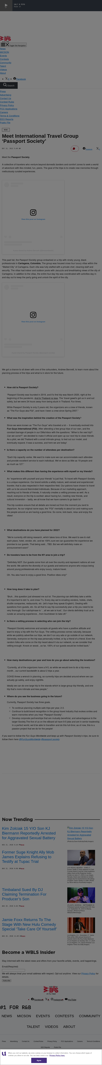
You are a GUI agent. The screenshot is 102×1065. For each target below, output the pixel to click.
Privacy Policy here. (57, 1055)
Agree (39, 1060)
